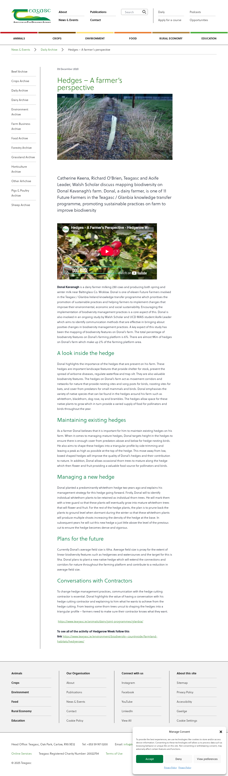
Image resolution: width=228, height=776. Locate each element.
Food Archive (19, 138)
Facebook (128, 692)
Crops (57, 38)
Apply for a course (169, 20)
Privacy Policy (170, 767)
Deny (178, 759)
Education (208, 38)
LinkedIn (127, 711)
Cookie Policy (74, 720)
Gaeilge (182, 711)
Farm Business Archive (20, 126)
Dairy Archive (19, 100)
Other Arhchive (21, 181)
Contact (95, 20)
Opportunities (199, 20)
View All (126, 720)
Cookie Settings (187, 720)
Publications (98, 12)
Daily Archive (49, 49)
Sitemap (182, 683)
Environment (95, 38)
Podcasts (195, 12)
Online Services (21, 753)
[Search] (144, 12)
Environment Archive (19, 111)
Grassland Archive (23, 157)
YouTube (127, 701)
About (63, 12)
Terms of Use (114, 753)
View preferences (207, 759)
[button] (221, 732)
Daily (161, 12)
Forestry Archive (21, 148)
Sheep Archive (20, 205)
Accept (150, 759)
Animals (19, 38)
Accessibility (184, 701)
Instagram (128, 683)
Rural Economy (170, 38)
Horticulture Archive (19, 169)
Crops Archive (20, 81)
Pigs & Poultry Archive (20, 192)
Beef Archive (19, 71)
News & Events (68, 20)
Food (133, 38)
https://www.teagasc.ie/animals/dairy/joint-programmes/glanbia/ (100, 621)
